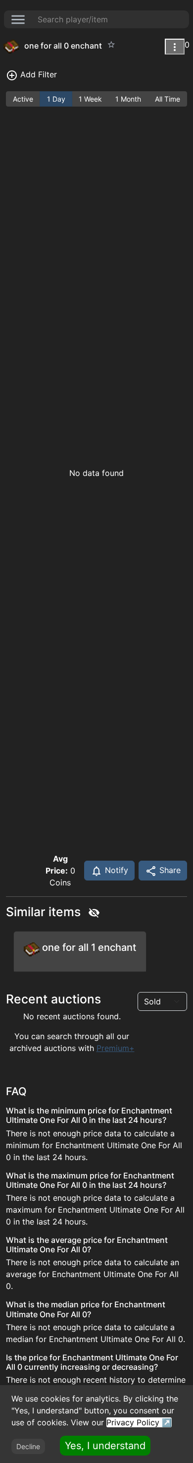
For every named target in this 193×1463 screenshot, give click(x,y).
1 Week (90, 99)
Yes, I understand (105, 1446)
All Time (167, 99)
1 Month (128, 99)
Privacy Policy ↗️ (139, 1422)
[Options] (175, 47)
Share (169, 870)
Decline (28, 1446)
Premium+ (115, 1048)
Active (23, 99)
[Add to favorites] (111, 44)
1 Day (56, 99)
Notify (115, 870)
